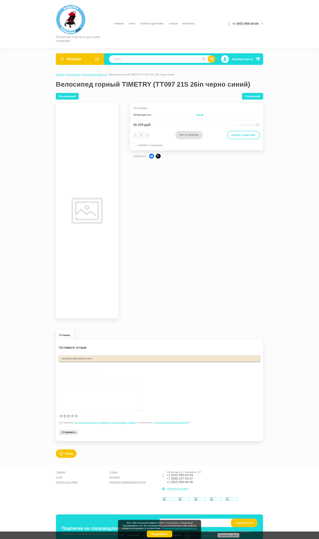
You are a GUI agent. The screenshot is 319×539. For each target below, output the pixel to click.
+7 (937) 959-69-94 (245, 23)
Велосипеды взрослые (94, 74)
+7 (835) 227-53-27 (180, 478)
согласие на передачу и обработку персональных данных (105, 422)
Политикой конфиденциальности (180, 528)
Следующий (252, 96)
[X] (158, 156)
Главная (60, 74)
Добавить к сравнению (150, 145)
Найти (204, 59)
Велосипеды (73, 74)
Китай (200, 115)
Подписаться (244, 522)
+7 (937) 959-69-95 (180, 482)
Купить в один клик (243, 135)
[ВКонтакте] (151, 156)
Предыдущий (67, 96)
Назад (69, 453)
